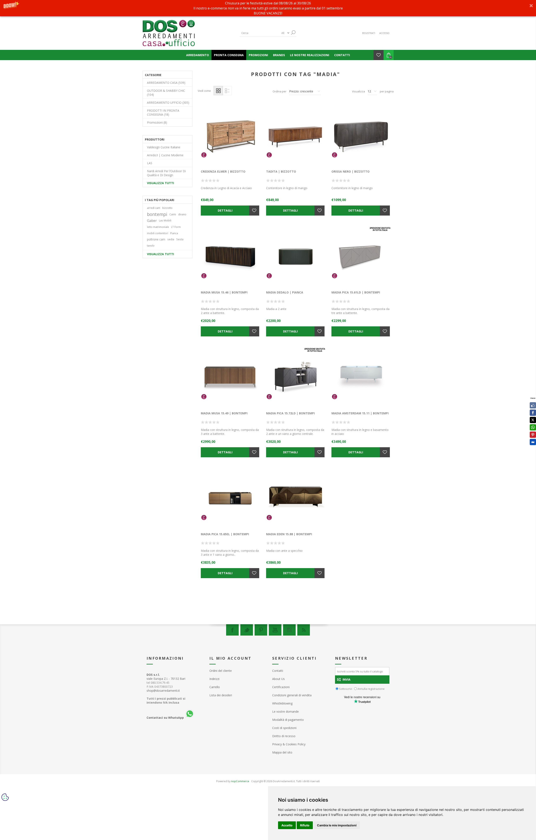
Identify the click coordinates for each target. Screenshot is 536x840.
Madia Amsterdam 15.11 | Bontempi (360, 413)
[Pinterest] (261, 630)
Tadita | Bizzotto (281, 171)
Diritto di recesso (283, 736)
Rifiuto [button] (304, 825)
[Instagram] (289, 630)
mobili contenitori (157, 233)
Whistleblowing (282, 703)
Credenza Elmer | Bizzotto (223, 171)
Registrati (368, 33)
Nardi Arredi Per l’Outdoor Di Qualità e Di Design (166, 173)
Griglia (218, 90)
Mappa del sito (282, 752)
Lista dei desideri (220, 695)
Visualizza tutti (160, 183)
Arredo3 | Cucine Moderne (165, 155)
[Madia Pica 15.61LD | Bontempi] (360, 256)
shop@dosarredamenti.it (163, 691)
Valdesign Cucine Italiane (163, 147)
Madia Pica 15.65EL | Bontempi (225, 534)
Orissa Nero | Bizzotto (350, 171)
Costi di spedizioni (284, 728)
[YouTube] (275, 630)
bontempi (157, 214)
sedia (170, 239)
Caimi (172, 214)
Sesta (179, 239)
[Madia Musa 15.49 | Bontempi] (230, 377)
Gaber (152, 220)
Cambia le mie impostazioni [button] (337, 825)
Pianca (174, 233)
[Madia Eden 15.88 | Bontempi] (295, 498)
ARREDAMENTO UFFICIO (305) (168, 103)
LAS (149, 163)
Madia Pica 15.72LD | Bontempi (290, 413)
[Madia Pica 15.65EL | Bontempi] (230, 498)
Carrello (214, 687)
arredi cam (153, 208)
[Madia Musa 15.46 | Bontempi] (230, 256)
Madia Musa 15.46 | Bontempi (224, 292)
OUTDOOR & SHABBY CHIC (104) (166, 93)
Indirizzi (214, 679)
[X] (533, 420)
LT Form (176, 227)
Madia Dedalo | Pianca (284, 292)
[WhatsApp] (533, 427)
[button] (268, 8)
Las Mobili (165, 220)
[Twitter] (246, 630)
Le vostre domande (285, 711)
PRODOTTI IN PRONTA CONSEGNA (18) (163, 112)
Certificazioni (281, 687)
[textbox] (260, 33)
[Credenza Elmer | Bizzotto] (230, 135)
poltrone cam (156, 239)
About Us (278, 679)
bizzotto (167, 208)
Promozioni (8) (157, 122)
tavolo (151, 245)
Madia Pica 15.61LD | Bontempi (355, 292)
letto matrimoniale (158, 227)
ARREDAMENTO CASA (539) (166, 83)
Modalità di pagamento (288, 720)
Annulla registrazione (371, 688)
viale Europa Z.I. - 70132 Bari (166, 677)
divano (182, 214)
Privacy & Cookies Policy (288, 744)
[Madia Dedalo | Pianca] (295, 256)
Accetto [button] (286, 825)
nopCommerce (240, 781)
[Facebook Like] (533, 405)
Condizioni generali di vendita (292, 695)
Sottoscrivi (345, 688)
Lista (227, 90)
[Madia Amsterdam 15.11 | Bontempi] (360, 377)
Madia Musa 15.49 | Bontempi (224, 413)
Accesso (384, 33)
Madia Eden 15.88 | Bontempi (289, 534)
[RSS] (303, 630)
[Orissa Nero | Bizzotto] (360, 135)
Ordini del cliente (220, 671)
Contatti (277, 671)
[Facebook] (232, 630)
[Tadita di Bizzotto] (295, 135)
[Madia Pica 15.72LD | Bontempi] (295, 377)
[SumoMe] (533, 442)
